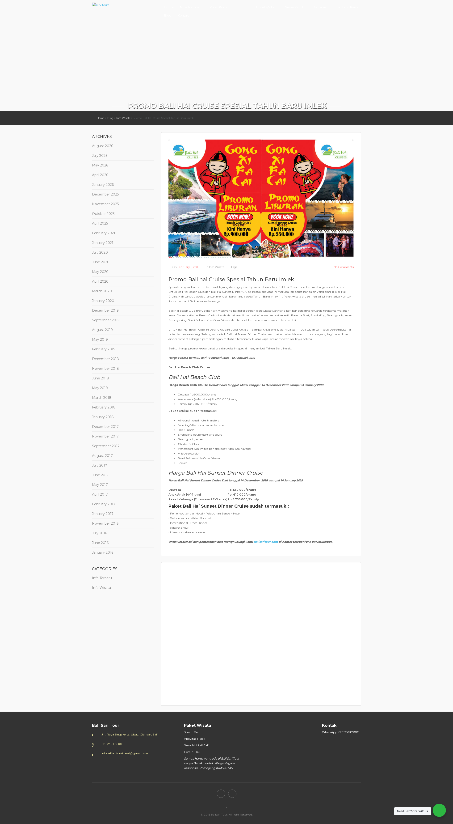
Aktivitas (320, 7)
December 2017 (105, 427)
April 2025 (100, 223)
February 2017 (103, 504)
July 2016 (99, 533)
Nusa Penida (189, 7)
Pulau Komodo (221, 7)
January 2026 (103, 185)
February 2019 (103, 349)
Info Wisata (123, 118)
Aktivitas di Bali (194, 738)
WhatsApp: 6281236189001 (340, 732)
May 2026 (100, 165)
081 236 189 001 (112, 744)
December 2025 (105, 194)
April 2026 (100, 175)
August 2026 (102, 146)
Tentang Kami (347, 7)
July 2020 (100, 252)
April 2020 (100, 281)
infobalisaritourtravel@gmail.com (124, 753)
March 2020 (102, 291)
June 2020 (100, 262)
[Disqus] (261, 633)
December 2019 (105, 310)
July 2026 (99, 155)
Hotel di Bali (192, 752)
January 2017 (102, 514)
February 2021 (103, 233)
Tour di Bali (191, 732)
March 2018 (101, 397)
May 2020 (100, 272)
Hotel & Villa (265, 7)
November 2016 (105, 523)
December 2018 (105, 359)
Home (169, 7)
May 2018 (100, 388)
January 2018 (103, 417)
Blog (167, 15)
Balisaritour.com (266, 542)
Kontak (183, 15)
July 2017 (99, 465)
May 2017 (100, 485)
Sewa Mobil (294, 7)
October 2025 (103, 214)
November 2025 (105, 204)
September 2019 (106, 320)
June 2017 (100, 475)
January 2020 (103, 301)
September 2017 (106, 446)
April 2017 (100, 494)
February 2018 (104, 407)
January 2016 (102, 552)
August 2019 (102, 330)
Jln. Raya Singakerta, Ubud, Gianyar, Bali (129, 734)
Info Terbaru (102, 578)
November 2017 (105, 436)
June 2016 (100, 543)
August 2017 (102, 456)
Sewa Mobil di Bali (196, 745)
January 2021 (102, 243)
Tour (242, 7)
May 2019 (100, 339)
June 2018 (100, 378)
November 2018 (105, 368)
